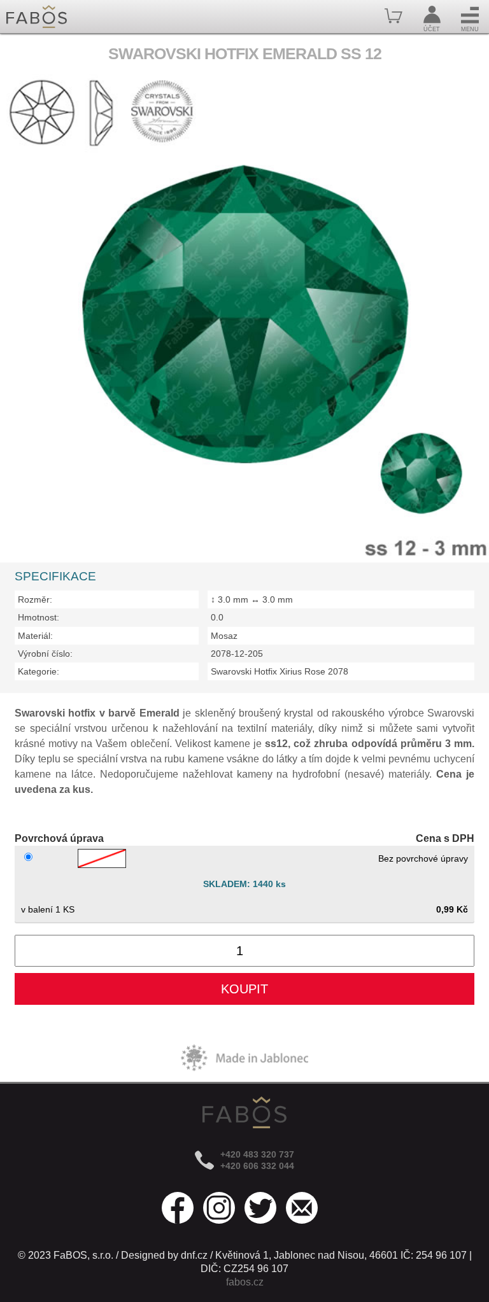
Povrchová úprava (59, 838)
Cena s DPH (445, 838)
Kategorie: (38, 671)
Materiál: (35, 636)
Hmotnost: (38, 617)
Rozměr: (35, 599)
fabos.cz (245, 1282)
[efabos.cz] (36, 16)
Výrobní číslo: (45, 653)
